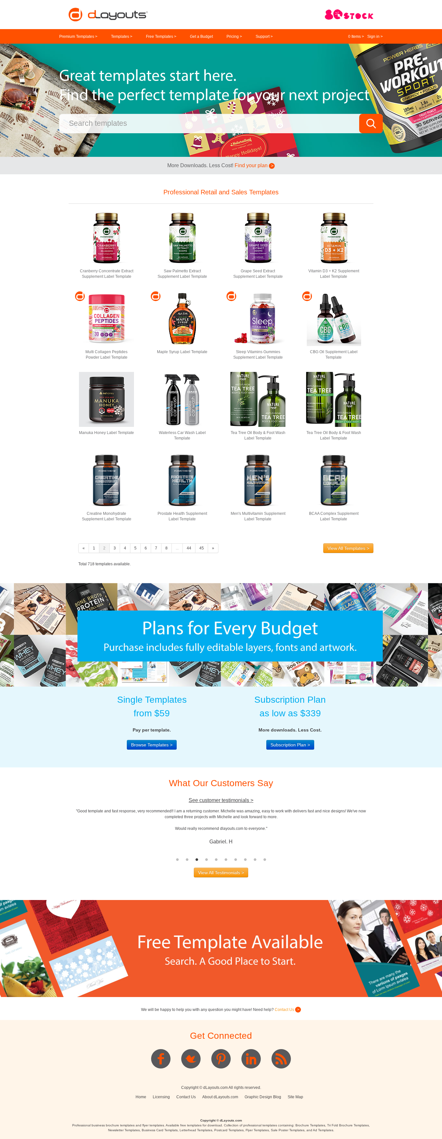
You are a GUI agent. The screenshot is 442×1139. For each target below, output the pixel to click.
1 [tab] (177, 859)
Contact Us (285, 1009)
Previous (64, 831)
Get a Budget (201, 36)
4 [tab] (206, 859)
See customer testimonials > (221, 800)
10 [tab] (264, 859)
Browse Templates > (151, 744)
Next (378, 831)
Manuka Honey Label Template (106, 432)
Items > (356, 36)
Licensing (161, 1097)
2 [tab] (187, 859)
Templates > (121, 36)
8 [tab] (245, 859)
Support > (264, 36)
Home (141, 1097)
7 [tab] (235, 859)
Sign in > (375, 36)
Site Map (295, 1097)
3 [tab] (196, 859)
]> (221, 1052)
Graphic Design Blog (263, 1097)
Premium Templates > (78, 36)
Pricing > (234, 36)
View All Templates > (348, 548)
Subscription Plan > (290, 744)
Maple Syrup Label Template (182, 352)
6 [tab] (226, 859)
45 (201, 548)
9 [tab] (255, 859)
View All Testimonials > (221, 872)
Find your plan (252, 165)
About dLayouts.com (220, 1097)
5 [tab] (216, 859)
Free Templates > (161, 36)
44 (189, 548)
